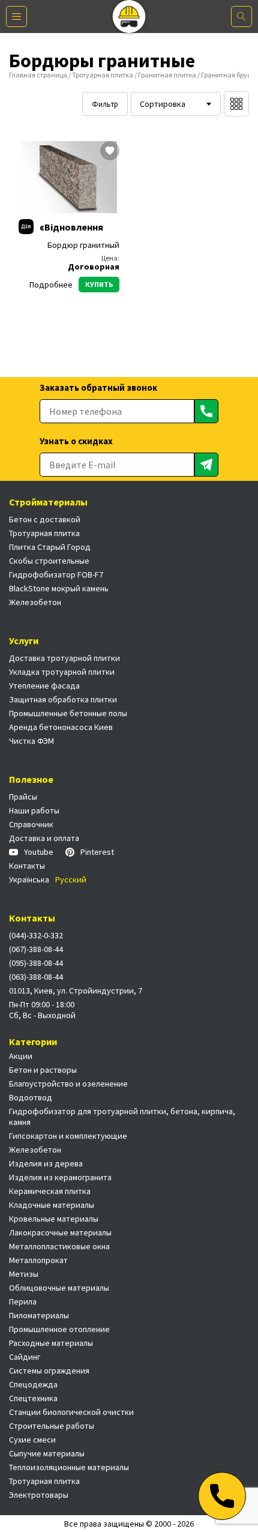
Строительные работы (51, 1425)
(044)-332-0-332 (36, 935)
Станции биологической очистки (71, 1412)
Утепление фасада (44, 685)
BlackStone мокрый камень (59, 588)
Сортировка (162, 103)
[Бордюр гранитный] (69, 177)
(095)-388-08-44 (36, 963)
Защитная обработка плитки (63, 699)
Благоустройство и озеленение (68, 1083)
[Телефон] (222, 1496)
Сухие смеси (32, 1439)
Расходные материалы (51, 1342)
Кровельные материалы (53, 1218)
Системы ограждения (49, 1370)
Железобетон (35, 602)
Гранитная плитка (167, 74)
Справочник (31, 824)
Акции (20, 1056)
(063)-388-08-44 (36, 976)
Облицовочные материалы (59, 1287)
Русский (70, 879)
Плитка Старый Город (50, 546)
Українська (29, 879)
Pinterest (97, 851)
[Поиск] (241, 16)
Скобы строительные (49, 560)
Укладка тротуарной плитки (62, 671)
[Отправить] (206, 411)
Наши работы (34, 810)
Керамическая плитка (50, 1191)
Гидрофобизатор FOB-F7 (56, 574)
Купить (99, 284)
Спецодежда (33, 1384)
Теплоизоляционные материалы (69, 1467)
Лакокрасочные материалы (60, 1232)
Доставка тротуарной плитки (64, 658)
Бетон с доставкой (44, 519)
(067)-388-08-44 (36, 949)
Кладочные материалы (51, 1204)
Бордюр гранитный (83, 245)
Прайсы (23, 796)
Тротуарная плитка (102, 74)
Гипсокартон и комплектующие (68, 1135)
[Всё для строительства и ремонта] (129, 16)
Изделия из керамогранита (60, 1177)
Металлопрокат (38, 1260)
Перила (23, 1301)
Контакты (27, 865)
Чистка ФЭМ (31, 740)
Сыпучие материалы (47, 1453)
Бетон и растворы (43, 1069)
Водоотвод (30, 1097)
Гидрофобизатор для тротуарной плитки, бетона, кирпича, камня (122, 1116)
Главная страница (38, 74)
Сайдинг (24, 1356)
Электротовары (38, 1494)
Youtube (38, 851)
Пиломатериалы (39, 1315)
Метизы (23, 1273)
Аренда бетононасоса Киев (61, 727)
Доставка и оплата (44, 838)
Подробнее (51, 284)
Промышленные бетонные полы (68, 713)
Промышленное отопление (59, 1329)
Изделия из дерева (46, 1163)
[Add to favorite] (109, 152)
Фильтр (105, 104)
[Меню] (16, 16)
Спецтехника (33, 1398)
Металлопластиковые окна (59, 1246)
